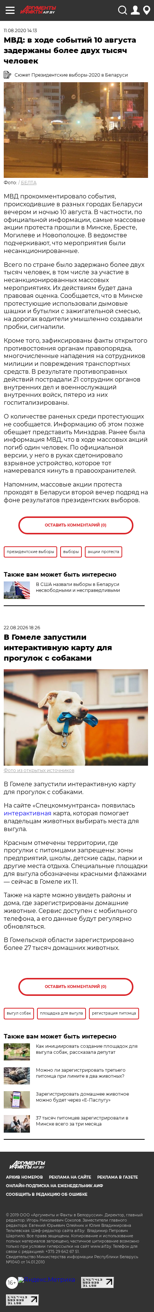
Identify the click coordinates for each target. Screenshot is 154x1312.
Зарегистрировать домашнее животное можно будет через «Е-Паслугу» (82, 1097)
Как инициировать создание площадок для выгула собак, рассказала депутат (87, 1049)
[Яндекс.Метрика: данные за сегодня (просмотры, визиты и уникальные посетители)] (46, 1280)
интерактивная (28, 813)
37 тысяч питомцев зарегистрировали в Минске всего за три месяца (82, 1121)
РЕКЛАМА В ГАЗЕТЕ (117, 1177)
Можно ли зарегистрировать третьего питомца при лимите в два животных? (81, 1073)
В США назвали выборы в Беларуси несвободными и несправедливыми (78, 587)
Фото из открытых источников (39, 770)
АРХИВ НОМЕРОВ (24, 1177)
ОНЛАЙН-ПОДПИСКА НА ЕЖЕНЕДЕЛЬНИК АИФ (54, 1185)
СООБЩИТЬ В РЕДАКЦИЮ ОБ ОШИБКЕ (46, 1194)
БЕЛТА (29, 182)
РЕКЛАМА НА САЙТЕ (70, 1177)
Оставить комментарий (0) (76, 525)
